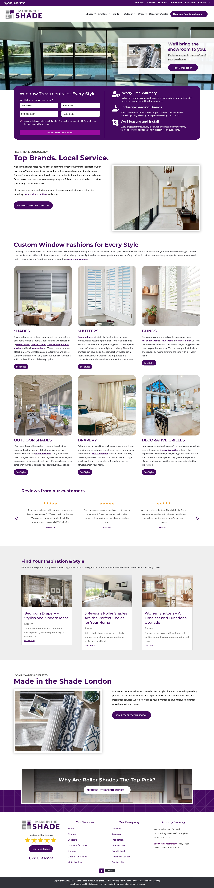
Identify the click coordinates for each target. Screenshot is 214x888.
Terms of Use (132, 880)
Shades (88, 628)
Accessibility (145, 880)
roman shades (39, 348)
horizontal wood (150, 340)
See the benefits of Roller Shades (105, 790)
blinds (34, 194)
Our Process (118, 845)
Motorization (75, 862)
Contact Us (204, 3)
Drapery (28, 623)
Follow (110, 870)
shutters (42, 194)
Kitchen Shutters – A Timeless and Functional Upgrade (166, 617)
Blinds (71, 828)
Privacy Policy (118, 880)
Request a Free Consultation (59, 132)
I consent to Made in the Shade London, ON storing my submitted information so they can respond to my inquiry (59, 122)
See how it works (182, 68)
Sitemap (156, 880)
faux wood (167, 340)
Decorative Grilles (77, 856)
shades (27, 194)
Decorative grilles (169, 449)
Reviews (151, 3)
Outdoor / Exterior (78, 845)
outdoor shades (43, 453)
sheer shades (53, 344)
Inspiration (190, 3)
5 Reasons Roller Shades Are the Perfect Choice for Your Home (106, 617)
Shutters (149, 628)
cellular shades (38, 344)
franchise (140, 884)
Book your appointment (165, 843)
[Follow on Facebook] (101, 870)
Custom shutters (86, 336)
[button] (197, 518)
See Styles (21, 366)
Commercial (176, 3)
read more (29, 640)
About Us (139, 3)
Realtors (162, 3)
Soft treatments (100, 453)
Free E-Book (118, 851)
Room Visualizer (121, 856)
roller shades (23, 344)
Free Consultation (41, 848)
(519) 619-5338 (42, 858)
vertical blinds (183, 340)
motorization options (77, 258)
